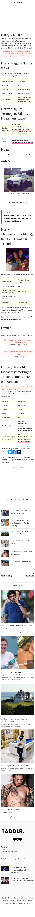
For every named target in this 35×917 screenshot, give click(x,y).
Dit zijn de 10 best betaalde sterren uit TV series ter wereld (22, 141)
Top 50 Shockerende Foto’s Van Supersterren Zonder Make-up (21, 523)
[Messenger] (11, 499)
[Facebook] (8, 499)
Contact (4, 852)
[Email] (27, 499)
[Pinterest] (19, 499)
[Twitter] (15, 499)
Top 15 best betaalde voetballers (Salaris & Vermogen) (18, 870)
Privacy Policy (13, 852)
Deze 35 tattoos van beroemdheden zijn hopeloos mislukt (25, 439)
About (3, 849)
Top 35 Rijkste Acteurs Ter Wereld (15, 765)
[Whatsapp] (23, 499)
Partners (4, 847)
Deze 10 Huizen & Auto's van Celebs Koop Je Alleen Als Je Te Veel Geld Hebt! (17, 218)
